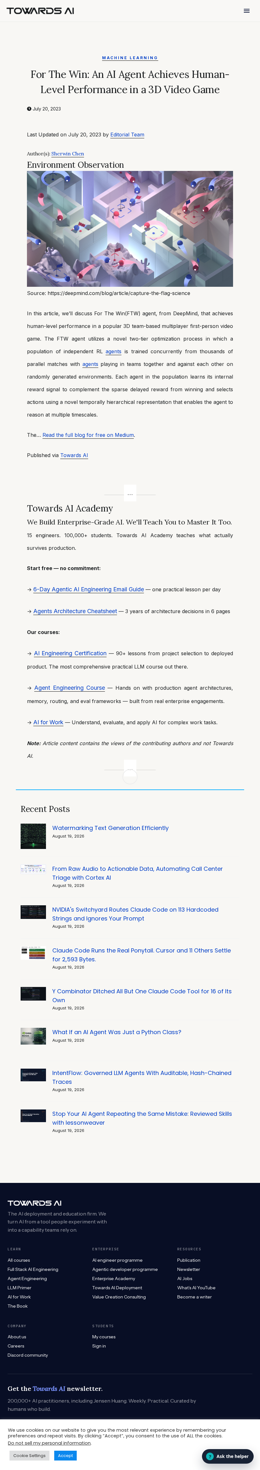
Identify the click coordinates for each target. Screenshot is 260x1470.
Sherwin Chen (67, 153)
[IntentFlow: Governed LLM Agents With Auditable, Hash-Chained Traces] (33, 1072)
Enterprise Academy (113, 1278)
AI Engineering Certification (70, 653)
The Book (18, 1306)
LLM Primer (19, 1288)
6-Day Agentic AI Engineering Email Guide (88, 589)
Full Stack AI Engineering (33, 1269)
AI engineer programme (117, 1260)
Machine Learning (130, 57)
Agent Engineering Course (69, 687)
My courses (103, 1337)
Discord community (28, 1355)
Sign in (99, 1346)
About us (17, 1337)
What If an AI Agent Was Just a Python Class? (116, 1032)
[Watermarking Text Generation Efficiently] (33, 827)
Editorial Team (127, 134)
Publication (188, 1260)
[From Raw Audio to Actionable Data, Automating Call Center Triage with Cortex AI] (33, 867)
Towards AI (74, 455)
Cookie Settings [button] (29, 1456)
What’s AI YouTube (196, 1288)
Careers (16, 1346)
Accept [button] (65, 1456)
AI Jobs (184, 1278)
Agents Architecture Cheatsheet (75, 611)
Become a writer (194, 1297)
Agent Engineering (27, 1278)
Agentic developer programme (125, 1269)
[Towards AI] (40, 10)
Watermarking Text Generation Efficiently (110, 828)
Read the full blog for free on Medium (88, 435)
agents (113, 351)
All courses (19, 1260)
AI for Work (48, 722)
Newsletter (188, 1269)
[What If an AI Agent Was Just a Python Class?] (33, 1031)
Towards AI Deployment (117, 1288)
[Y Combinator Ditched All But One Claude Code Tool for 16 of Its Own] (33, 990)
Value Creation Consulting (119, 1297)
